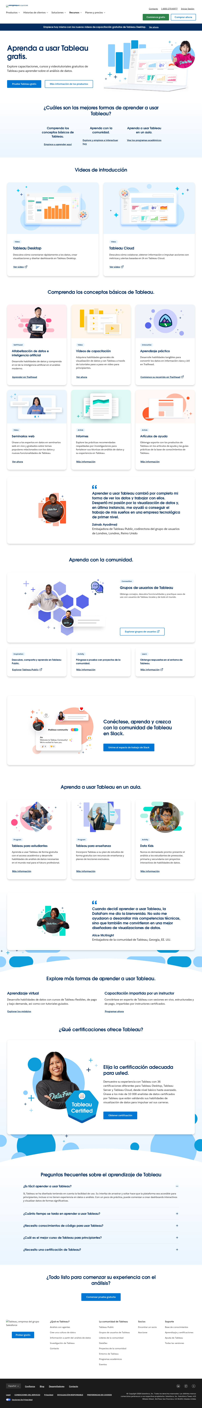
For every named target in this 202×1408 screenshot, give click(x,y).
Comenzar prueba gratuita (101, 1297)
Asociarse (142, 1332)
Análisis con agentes (60, 1327)
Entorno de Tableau (109, 1353)
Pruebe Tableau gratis (24, 83)
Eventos (103, 1364)
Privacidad (48, 1394)
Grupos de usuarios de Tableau (114, 1332)
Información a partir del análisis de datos (70, 1337)
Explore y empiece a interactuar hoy (100, 142)
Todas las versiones (174, 1343)
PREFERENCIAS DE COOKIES (99, 1394)
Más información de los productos (69, 83)
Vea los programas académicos (144, 140)
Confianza (30, 1386)
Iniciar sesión (187, 8)
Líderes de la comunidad (111, 1337)
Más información (85, 461)
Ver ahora (154, 27)
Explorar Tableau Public (25, 669)
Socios (141, 1321)
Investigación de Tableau (62, 1343)
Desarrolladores (56, 1386)
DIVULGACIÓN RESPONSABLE (70, 1394)
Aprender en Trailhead (24, 377)
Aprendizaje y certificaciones (179, 1332)
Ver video (18, 266)
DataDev (103, 1343)
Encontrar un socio (147, 1327)
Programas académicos (110, 1359)
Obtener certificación (120, 1115)
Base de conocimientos (176, 1327)
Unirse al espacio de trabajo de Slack (128, 747)
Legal (8, 1394)
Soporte (169, 1321)
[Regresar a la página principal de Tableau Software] (17, 5)
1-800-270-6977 (169, 8)
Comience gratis (156, 17)
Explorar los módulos (19, 1011)
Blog (42, 1386)
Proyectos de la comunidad (112, 1348)
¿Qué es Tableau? (60, 1321)
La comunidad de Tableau (113, 1321)
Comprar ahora (183, 17)
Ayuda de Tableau (174, 1337)
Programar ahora (114, 1011)
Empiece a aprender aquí (58, 144)
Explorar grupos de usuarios (140, 631)
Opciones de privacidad (22, 1399)
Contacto (153, 8)
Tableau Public (106, 1327)
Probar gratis (23, 1334)
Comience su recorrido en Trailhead (160, 377)
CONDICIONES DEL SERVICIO (27, 1394)
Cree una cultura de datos (63, 1332)
